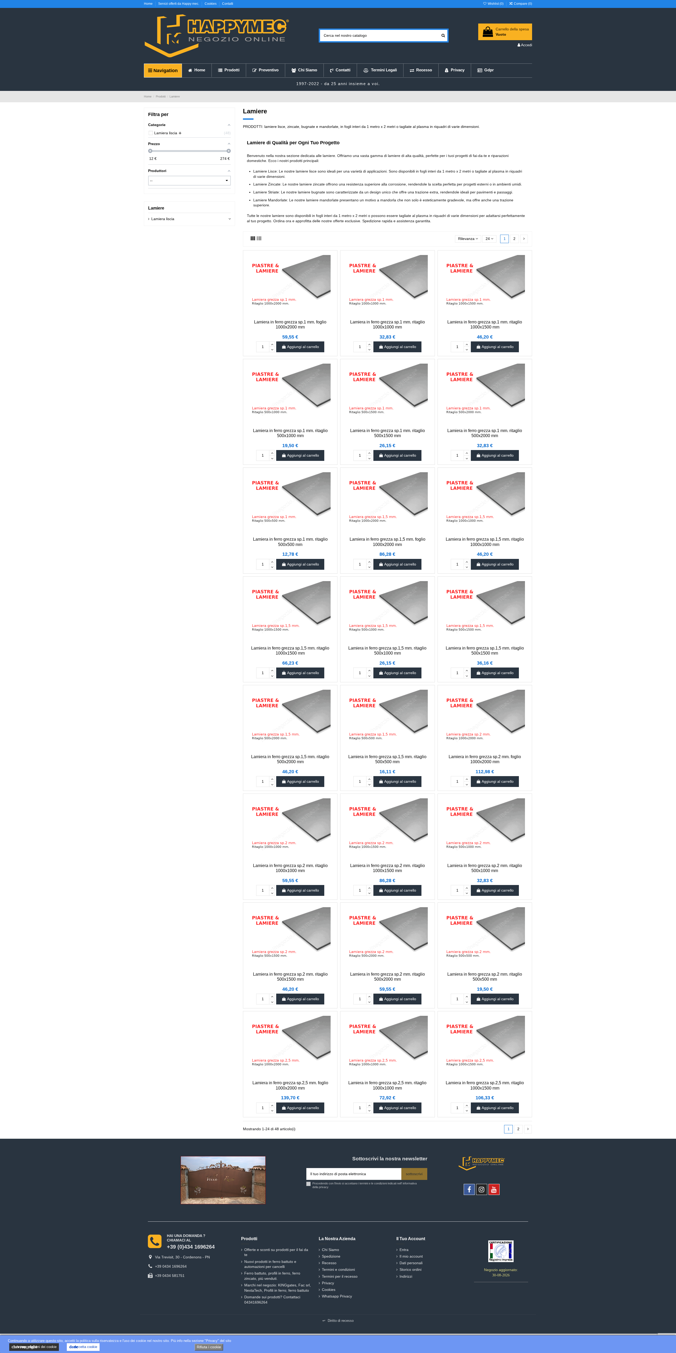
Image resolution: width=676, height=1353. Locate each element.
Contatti (227, 4)
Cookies (211, 4)
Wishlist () (495, 4)
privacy (323, 1187)
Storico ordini (410, 1269)
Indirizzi (406, 1276)
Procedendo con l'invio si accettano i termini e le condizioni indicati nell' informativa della (364, 1185)
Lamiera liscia (162, 219)
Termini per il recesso (340, 1276)
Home (148, 4)
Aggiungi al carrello (303, 347)
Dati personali (411, 1263)
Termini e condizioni (338, 1269)
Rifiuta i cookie (209, 1347)
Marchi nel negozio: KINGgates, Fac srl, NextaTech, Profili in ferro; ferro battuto (277, 1287)
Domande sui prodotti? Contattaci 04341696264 (272, 1299)
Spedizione (331, 1256)
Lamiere (156, 208)
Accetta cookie (83, 1347)
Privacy (328, 1283)
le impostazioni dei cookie (34, 1347)
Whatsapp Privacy (337, 1296)
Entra (404, 1250)
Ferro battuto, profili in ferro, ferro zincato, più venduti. (272, 1276)
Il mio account (411, 1256)
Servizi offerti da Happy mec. (179, 4)
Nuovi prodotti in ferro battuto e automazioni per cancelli (270, 1264)
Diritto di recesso (338, 1321)
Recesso (329, 1263)
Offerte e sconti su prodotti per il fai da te (276, 1252)
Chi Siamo (330, 1250)
